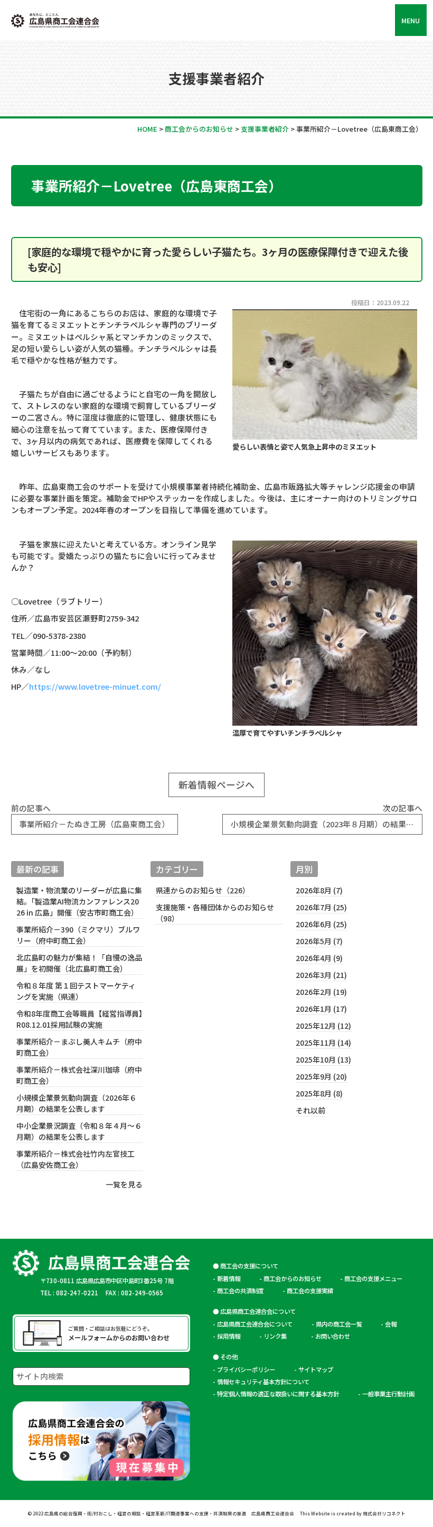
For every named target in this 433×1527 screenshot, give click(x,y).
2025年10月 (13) (323, 1059)
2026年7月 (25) (321, 907)
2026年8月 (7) (319, 890)
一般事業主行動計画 (388, 1393)
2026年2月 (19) (321, 991)
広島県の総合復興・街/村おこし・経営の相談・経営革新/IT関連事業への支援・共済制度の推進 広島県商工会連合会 (169, 1513)
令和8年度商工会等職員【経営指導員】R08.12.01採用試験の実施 (79, 1019)
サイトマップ (315, 1369)
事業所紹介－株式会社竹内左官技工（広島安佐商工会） (75, 1159)
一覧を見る (124, 1184)
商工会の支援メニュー (373, 1278)
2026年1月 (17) (321, 1008)
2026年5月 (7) (319, 941)
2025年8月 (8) (319, 1093)
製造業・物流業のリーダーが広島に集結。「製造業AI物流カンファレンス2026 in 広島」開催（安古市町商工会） (79, 901)
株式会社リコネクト (384, 1513)
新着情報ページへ (216, 784)
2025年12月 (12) (323, 1025)
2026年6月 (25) (321, 924)
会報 (391, 1324)
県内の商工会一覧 (339, 1324)
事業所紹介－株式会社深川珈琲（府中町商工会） (79, 1075)
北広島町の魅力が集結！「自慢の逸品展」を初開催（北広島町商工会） (79, 963)
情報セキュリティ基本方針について (263, 1381)
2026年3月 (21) (321, 975)
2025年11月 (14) (323, 1042)
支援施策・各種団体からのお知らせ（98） (215, 912)
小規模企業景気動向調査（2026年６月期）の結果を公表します (76, 1103)
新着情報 (228, 1278)
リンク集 (278, 1336)
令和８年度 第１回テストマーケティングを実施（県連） (76, 991)
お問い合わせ (332, 1336)
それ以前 (310, 1110)
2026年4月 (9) (319, 958)
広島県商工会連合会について (255, 1324)
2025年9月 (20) (321, 1076)
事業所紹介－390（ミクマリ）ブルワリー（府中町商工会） (78, 935)
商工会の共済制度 (240, 1290)
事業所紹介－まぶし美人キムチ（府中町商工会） (79, 1047)
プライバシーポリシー (246, 1369)
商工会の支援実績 (310, 1290)
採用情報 (228, 1336)
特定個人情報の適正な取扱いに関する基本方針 (278, 1393)
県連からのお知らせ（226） (203, 890)
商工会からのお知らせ (292, 1278)
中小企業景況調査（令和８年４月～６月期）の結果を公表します (79, 1131)
